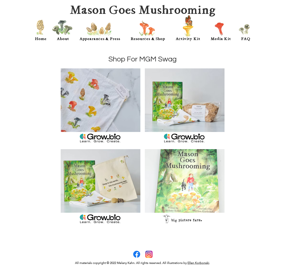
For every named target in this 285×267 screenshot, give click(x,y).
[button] (62, 38)
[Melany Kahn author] (62, 27)
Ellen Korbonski (198, 263)
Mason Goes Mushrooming (143, 10)
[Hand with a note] (147, 28)
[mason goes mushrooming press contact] (188, 26)
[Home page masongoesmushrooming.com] (40, 28)
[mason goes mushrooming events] (99, 29)
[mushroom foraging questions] (244, 29)
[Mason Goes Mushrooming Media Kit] (219, 29)
